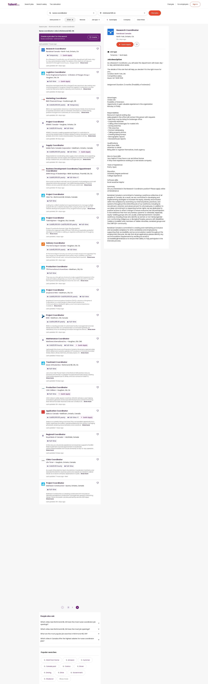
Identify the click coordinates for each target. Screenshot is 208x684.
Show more (84, 63)
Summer (86, 660)
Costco (67, 666)
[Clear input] (94, 13)
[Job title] (70, 13)
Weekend (49, 679)
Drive (62, 673)
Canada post (51, 666)
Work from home (52, 660)
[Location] (121, 13)
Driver (81, 666)
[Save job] (98, 49)
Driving (48, 673)
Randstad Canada (114, 195)
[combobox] (71, 13)
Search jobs (43, 26)
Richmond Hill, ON (55, 26)
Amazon (71, 660)
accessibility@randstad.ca (117, 239)
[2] (77, 607)
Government (78, 673)
